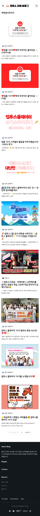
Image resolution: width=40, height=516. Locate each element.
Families (4, 486)
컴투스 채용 (4, 482)
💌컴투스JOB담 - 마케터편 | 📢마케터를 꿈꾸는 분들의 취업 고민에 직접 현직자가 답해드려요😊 (19, 284)
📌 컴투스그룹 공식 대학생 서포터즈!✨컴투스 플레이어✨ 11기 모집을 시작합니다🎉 (19, 236)
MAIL (22, 499)
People (4, 462)
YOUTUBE (4, 499)
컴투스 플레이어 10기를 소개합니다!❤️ (18, 376)
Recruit (4, 477)
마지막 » (27, 432)
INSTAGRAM (14, 499)
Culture (4, 469)
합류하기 (4, 489)
